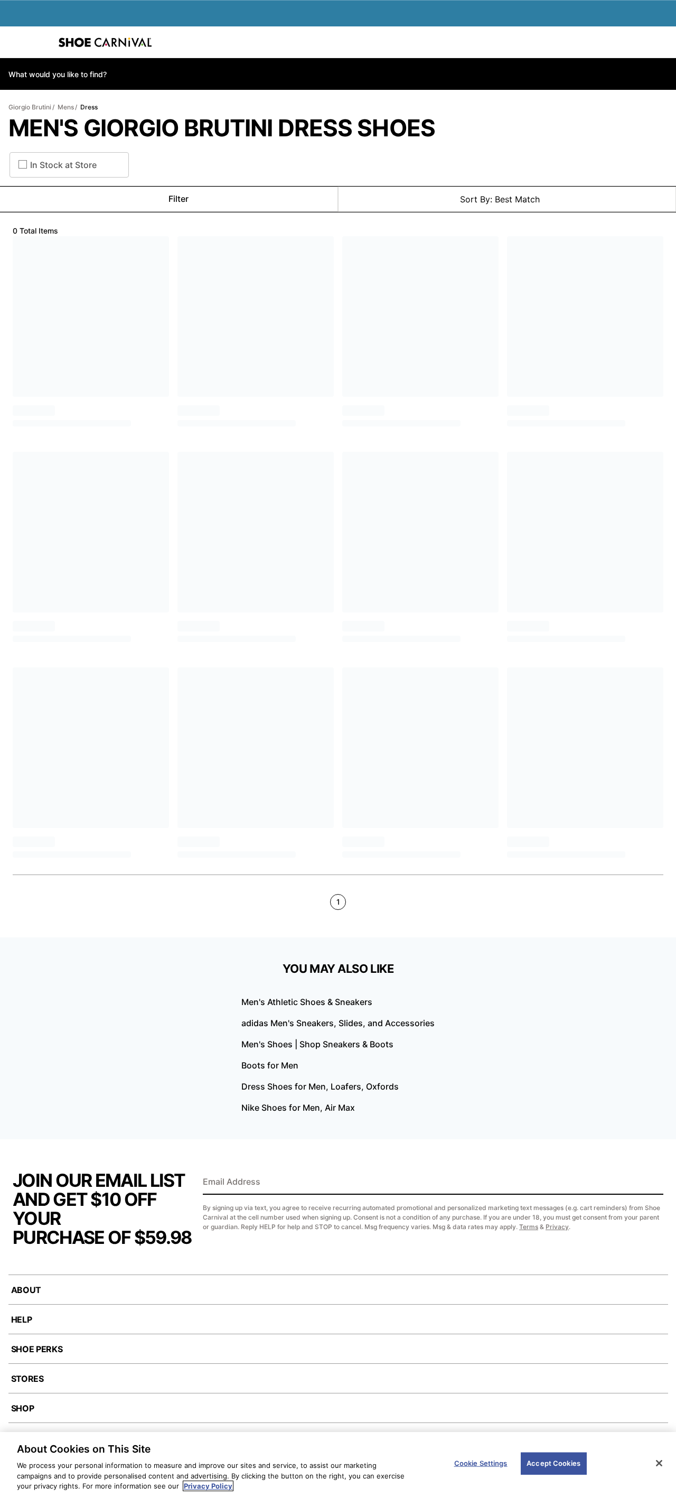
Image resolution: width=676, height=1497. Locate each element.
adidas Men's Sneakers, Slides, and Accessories (338, 1023)
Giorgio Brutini (29, 107)
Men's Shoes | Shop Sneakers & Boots (317, 1044)
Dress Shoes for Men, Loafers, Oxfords (320, 1086)
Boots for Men (269, 1065)
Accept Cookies (553, 1463)
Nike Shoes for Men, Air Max (298, 1107)
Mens (66, 107)
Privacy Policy (208, 1486)
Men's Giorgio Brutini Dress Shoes (221, 128)
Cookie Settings (481, 1463)
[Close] (659, 1463)
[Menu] (15, 42)
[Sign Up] (651, 1182)
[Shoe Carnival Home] (105, 42)
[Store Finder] (40, 42)
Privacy (557, 1227)
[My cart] (662, 42)
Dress (89, 107)
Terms (528, 1227)
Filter (178, 198)
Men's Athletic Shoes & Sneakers (306, 1002)
